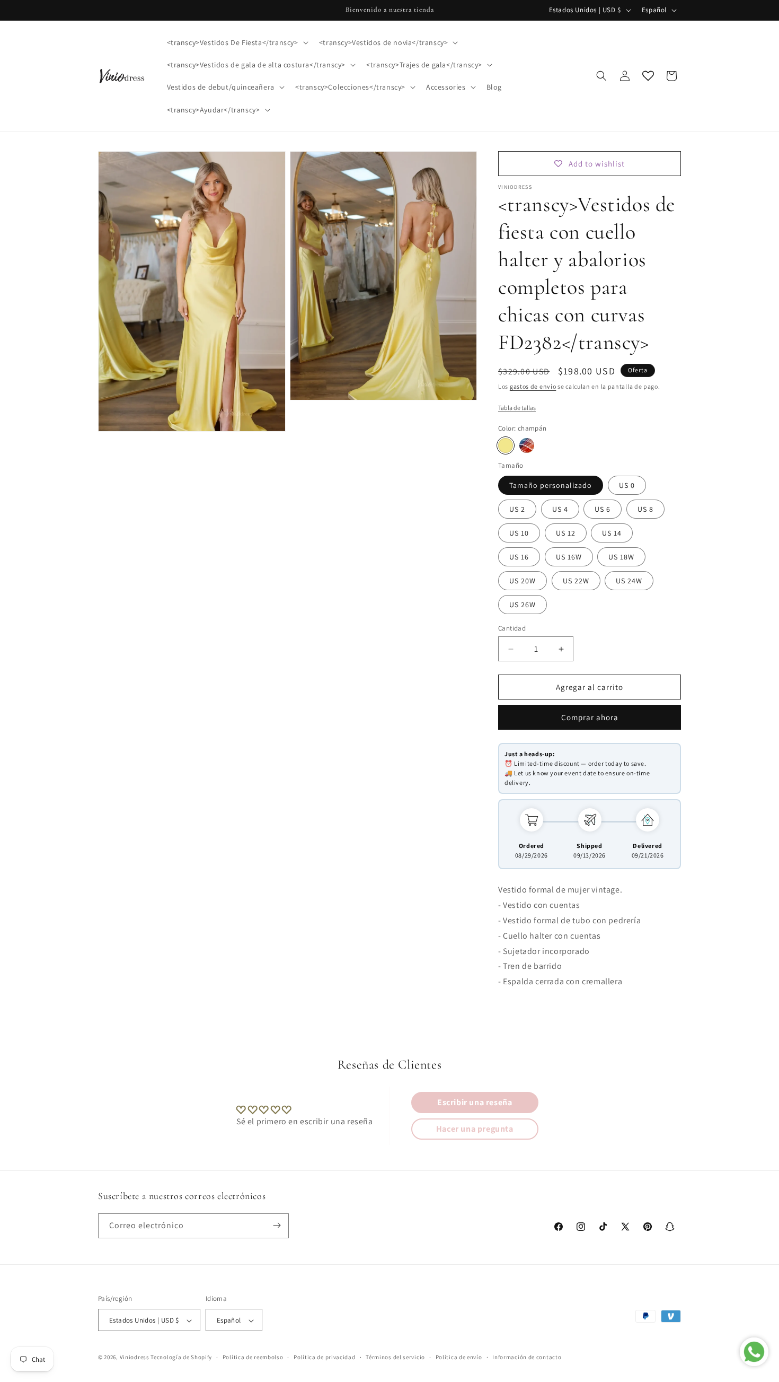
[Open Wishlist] (648, 76)
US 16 (519, 557)
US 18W (621, 557)
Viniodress (134, 1357)
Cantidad (512, 628)
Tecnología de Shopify (181, 1357)
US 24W (629, 580)
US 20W (522, 580)
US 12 (566, 533)
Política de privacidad (324, 1357)
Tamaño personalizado (550, 485)
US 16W (569, 557)
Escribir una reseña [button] (474, 1102)
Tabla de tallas (517, 408)
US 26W (522, 604)
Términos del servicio (395, 1357)
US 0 (627, 485)
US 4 (560, 509)
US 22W (576, 580)
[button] (237, 42)
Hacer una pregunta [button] (475, 1128)
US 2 (517, 509)
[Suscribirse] (276, 1225)
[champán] (505, 445)
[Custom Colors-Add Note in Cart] (526, 445)
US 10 (519, 533)
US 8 (645, 509)
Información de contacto (526, 1357)
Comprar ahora (589, 717)
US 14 (612, 533)
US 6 (602, 509)
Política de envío (459, 1357)
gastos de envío (533, 386)
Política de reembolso (253, 1357)
